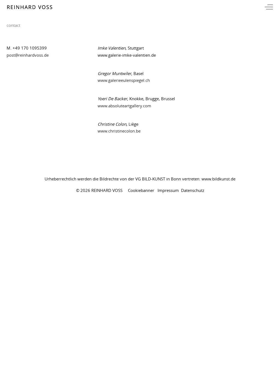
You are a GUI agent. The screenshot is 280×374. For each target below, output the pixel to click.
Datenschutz (192, 190)
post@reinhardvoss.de (28, 55)
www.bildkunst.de (218, 179)
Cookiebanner (141, 190)
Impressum (168, 190)
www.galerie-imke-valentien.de (127, 55)
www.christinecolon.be (119, 131)
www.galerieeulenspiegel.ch (124, 80)
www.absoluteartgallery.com (124, 105)
